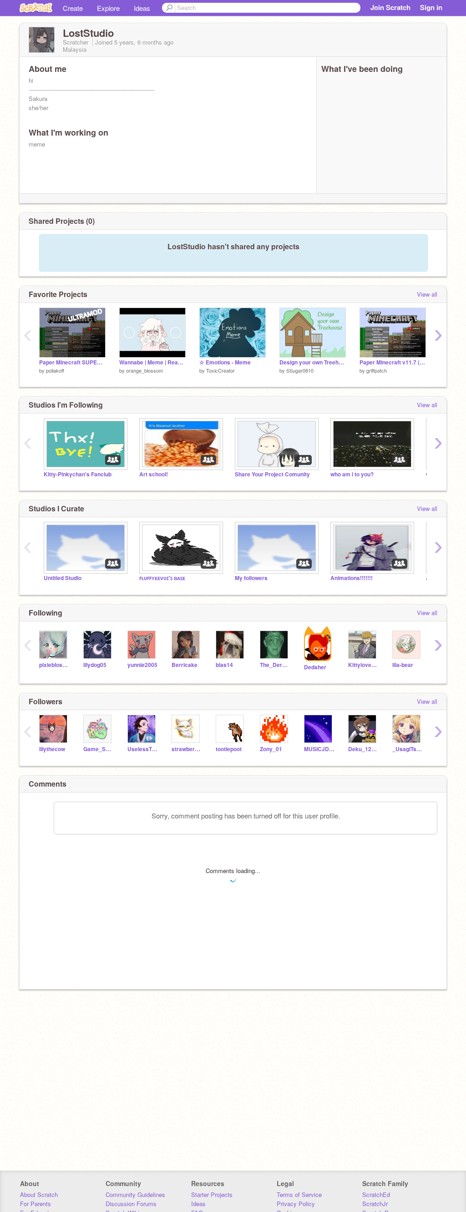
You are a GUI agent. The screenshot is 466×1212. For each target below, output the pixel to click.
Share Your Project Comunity (272, 474)
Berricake (185, 665)
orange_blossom (144, 370)
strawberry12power (187, 749)
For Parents (35, 1203)
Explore (108, 8)
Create (73, 8)
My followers (251, 578)
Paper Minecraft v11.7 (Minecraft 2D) (393, 362)
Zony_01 (271, 749)
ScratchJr (375, 1203)
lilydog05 (94, 665)
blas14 (224, 665)
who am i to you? (352, 474)
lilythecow (52, 749)
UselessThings (142, 749)
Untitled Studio (62, 578)
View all (427, 294)
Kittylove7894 (363, 665)
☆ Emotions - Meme (225, 362)
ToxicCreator (220, 370)
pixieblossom (54, 665)
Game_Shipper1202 (98, 749)
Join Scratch (390, 7)
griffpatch (376, 370)
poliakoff (55, 370)
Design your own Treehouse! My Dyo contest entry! (312, 362)
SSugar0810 (300, 370)
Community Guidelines (135, 1194)
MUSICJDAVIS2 (319, 749)
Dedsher (315, 667)
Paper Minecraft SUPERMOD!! (72, 362)
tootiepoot (229, 749)
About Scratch (39, 1194)
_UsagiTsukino (407, 749)
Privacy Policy (296, 1203)
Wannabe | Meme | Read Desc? (152, 362)
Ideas (142, 8)
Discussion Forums (131, 1203)
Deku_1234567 (363, 749)
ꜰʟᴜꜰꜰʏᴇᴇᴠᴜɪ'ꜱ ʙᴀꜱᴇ (162, 578)
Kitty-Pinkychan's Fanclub (77, 474)
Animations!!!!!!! (351, 578)
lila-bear (402, 665)
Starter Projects (212, 1194)
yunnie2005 (142, 665)
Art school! (153, 474)
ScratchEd (376, 1194)
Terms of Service (299, 1194)
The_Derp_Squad (275, 665)
